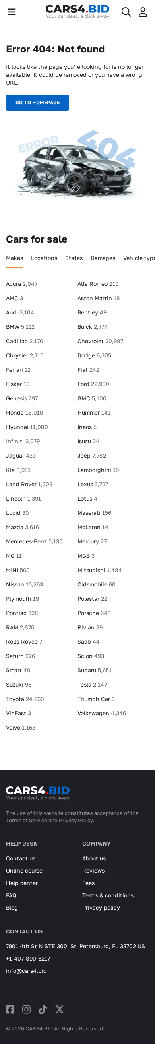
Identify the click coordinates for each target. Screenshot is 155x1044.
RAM (20, 627)
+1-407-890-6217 (28, 958)
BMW (20, 326)
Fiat (88, 369)
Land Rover (29, 484)
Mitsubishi (100, 570)
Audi (20, 312)
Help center (22, 882)
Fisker (18, 383)
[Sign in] (143, 12)
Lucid (17, 512)
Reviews (93, 870)
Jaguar (21, 455)
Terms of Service (26, 820)
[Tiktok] (43, 1009)
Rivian (90, 627)
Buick (92, 326)
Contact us (20, 858)
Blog (12, 907)
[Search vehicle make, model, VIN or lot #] (126, 12)
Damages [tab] (103, 257)
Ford (93, 383)
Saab (89, 641)
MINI (18, 570)
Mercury (93, 541)
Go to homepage (37, 102)
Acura (21, 283)
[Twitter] (59, 1009)
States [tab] (74, 257)
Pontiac (22, 612)
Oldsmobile (97, 584)
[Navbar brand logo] (77, 12)
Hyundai (27, 426)
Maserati (94, 512)
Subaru (95, 670)
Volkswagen (102, 713)
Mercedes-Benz (34, 541)
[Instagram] (26, 1009)
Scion (91, 655)
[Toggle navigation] (11, 12)
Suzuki (18, 684)
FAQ (11, 895)
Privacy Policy (76, 820)
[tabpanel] (77, 509)
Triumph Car (96, 698)
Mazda (22, 527)
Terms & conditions (108, 895)
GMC (92, 398)
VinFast (18, 713)
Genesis (22, 398)
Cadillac (24, 341)
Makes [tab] (14, 257)
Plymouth (22, 598)
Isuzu (88, 441)
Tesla (92, 684)
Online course (24, 870)
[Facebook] (10, 1009)
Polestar (92, 598)
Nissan (24, 584)
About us (94, 858)
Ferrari (18, 369)
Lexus (93, 484)
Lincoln (23, 498)
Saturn (20, 655)
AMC (14, 298)
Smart (18, 670)
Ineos (87, 426)
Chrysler (24, 355)
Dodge (94, 355)
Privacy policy (101, 907)
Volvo (20, 727)
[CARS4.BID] (38, 797)
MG (14, 555)
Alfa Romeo (98, 283)
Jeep (92, 455)
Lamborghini (98, 469)
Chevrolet (100, 341)
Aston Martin (99, 298)
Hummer (94, 412)
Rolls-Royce (24, 641)
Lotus (87, 498)
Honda (24, 412)
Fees (88, 882)
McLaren (93, 527)
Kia (18, 469)
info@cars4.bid (26, 970)
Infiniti (23, 441)
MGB (86, 555)
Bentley (92, 312)
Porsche (94, 612)
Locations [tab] (44, 257)
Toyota (25, 698)
